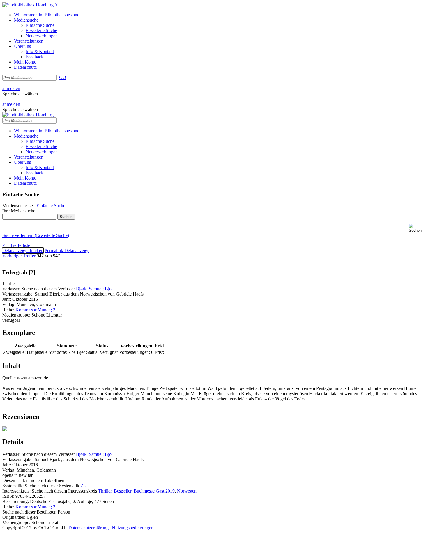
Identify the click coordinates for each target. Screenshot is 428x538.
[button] (417, 228)
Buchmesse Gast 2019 (154, 490)
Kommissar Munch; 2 (35, 309)
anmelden (11, 88)
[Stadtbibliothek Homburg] (28, 4)
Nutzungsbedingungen (132, 527)
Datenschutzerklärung (88, 527)
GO (62, 77)
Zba (84, 485)
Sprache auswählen (20, 93)
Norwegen (187, 490)
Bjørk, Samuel (89, 288)
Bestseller (122, 490)
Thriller (105, 490)
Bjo (108, 288)
